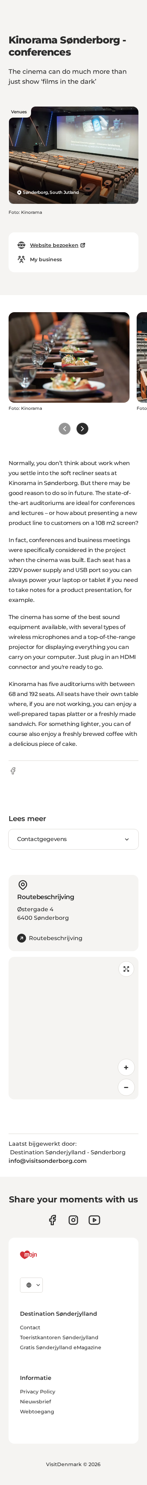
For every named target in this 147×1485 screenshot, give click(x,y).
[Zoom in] (126, 1067)
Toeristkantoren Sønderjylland (59, 1337)
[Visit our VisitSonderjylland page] (52, 1220)
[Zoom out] (126, 1087)
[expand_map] (126, 969)
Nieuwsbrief (35, 1401)
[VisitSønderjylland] (42, 1255)
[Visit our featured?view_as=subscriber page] (94, 1220)
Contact (30, 1327)
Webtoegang (37, 1411)
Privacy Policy (37, 1391)
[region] (73, 1028)
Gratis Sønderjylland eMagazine (60, 1347)
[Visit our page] (73, 1220)
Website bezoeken (54, 245)
